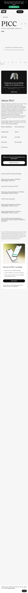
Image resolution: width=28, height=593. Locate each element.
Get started (14, 280)
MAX (25, 62)
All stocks (5, 17)
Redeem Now (14, 6)
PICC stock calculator (11, 123)
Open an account (14, 162)
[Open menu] (25, 11)
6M (13, 62)
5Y (20, 62)
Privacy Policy (11, 588)
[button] (14, 174)
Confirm (24, 590)
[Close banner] (26, 2)
